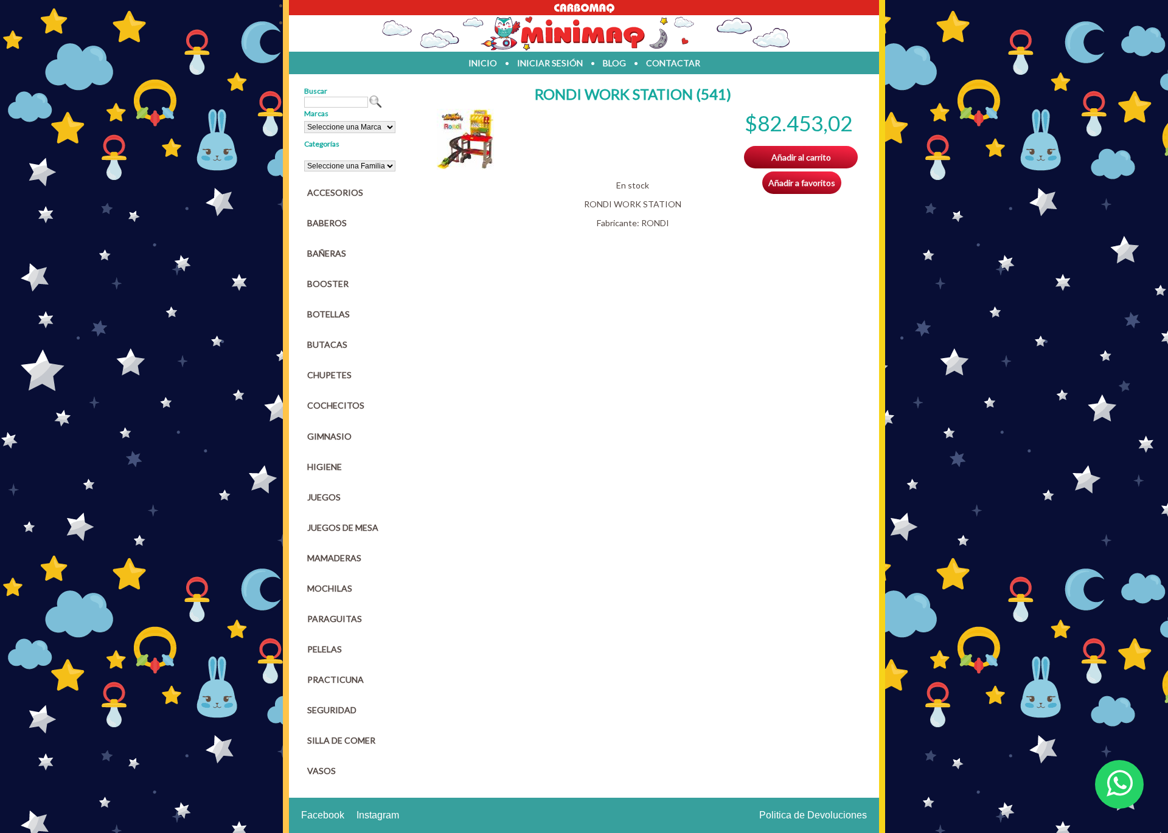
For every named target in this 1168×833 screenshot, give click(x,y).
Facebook (322, 815)
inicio (482, 63)
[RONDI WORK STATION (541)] (465, 166)
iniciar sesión (550, 63)
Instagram (377, 815)
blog (614, 63)
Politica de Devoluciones (813, 815)
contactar (673, 63)
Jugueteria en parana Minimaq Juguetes (584, 33)
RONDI (655, 223)
